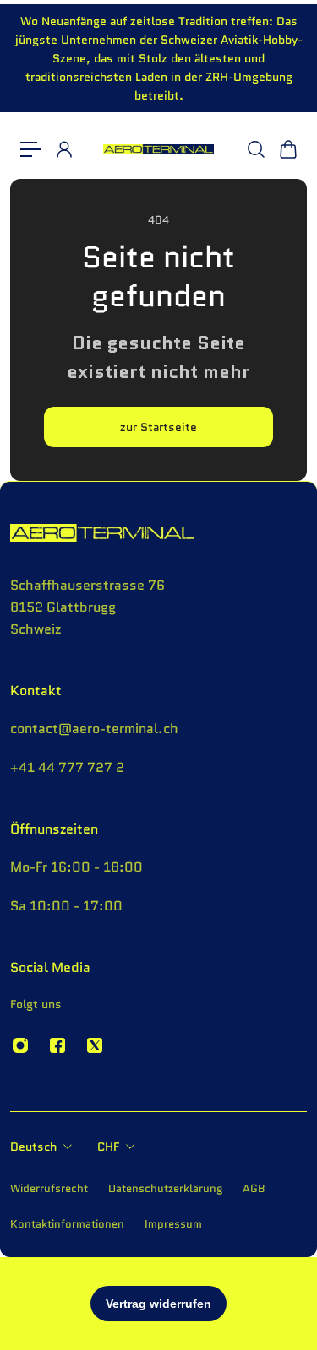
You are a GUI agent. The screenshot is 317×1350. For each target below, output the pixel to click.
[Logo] (158, 149)
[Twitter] (94, 1045)
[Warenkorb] (287, 149)
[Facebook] (57, 1045)
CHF (108, 1146)
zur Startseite (158, 426)
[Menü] (30, 149)
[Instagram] (20, 1045)
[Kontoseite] (63, 149)
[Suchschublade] (255, 149)
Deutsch (33, 1146)
